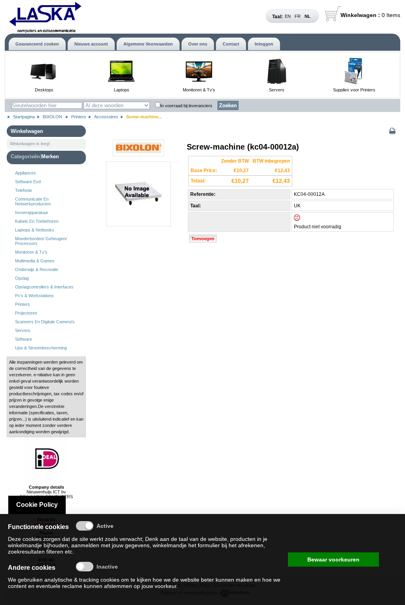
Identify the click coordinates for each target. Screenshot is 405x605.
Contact (231, 44)
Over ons (197, 44)
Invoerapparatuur (31, 212)
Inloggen (264, 44)
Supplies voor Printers (354, 89)
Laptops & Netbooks (34, 230)
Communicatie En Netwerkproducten (33, 201)
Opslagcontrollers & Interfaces (44, 286)
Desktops (44, 89)
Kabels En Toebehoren (37, 221)
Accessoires (106, 116)
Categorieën (25, 156)
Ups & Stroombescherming (41, 347)
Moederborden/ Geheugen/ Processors (41, 241)
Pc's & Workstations (34, 295)
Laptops (121, 89)
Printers (78, 116)
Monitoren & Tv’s (199, 89)
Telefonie (23, 190)
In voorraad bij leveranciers (186, 105)
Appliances (25, 173)
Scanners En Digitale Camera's (45, 321)
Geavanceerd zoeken (37, 44)
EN (288, 16)
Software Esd (28, 181)
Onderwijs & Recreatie (36, 269)
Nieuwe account (91, 44)
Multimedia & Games (35, 260)
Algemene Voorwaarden (148, 44)
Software (23, 339)
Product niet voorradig (317, 226)
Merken (50, 156)
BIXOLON (53, 116)
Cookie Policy (37, 504)
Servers (276, 89)
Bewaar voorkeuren (333, 559)
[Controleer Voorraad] (304, 219)
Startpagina (24, 116)
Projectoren (26, 313)
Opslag (22, 278)
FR (298, 16)
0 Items (370, 15)
